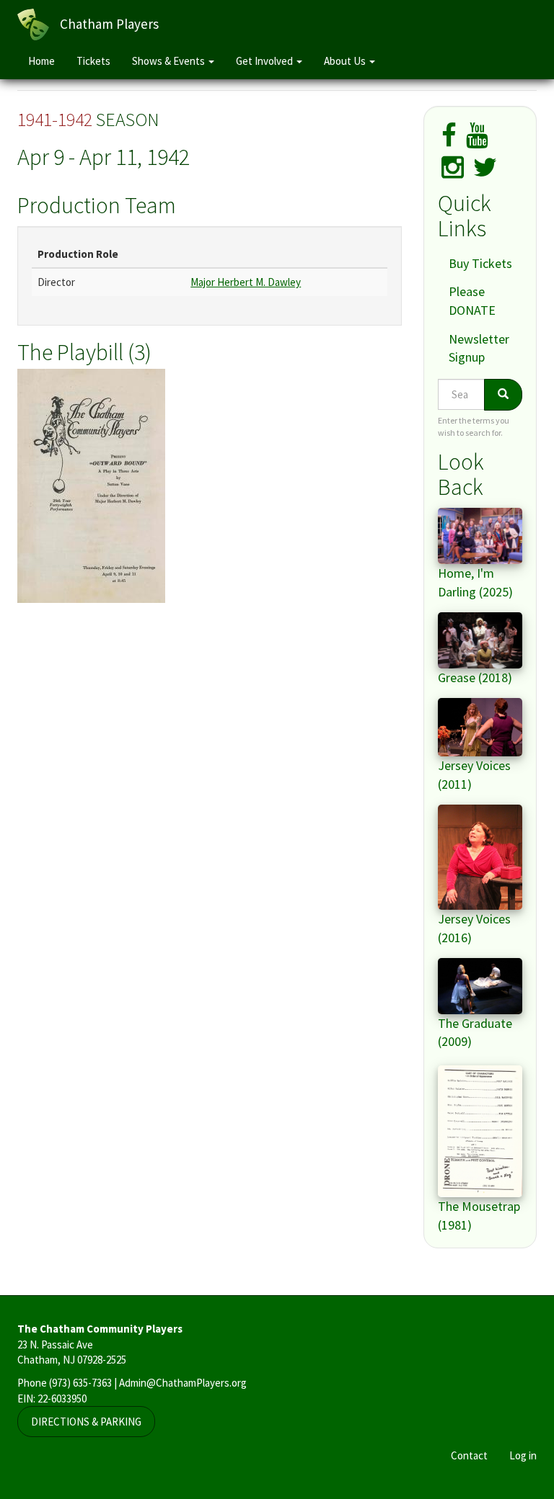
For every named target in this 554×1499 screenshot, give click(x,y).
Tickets (93, 61)
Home (41, 61)
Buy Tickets (480, 263)
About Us (346, 61)
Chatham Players (109, 23)
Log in (523, 1455)
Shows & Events (169, 61)
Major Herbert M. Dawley (245, 282)
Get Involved (265, 61)
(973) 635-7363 (80, 1383)
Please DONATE (472, 300)
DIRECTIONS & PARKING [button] (86, 1421)
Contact (469, 1455)
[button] (209, 486)
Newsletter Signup (479, 348)
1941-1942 (54, 119)
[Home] (38, 24)
